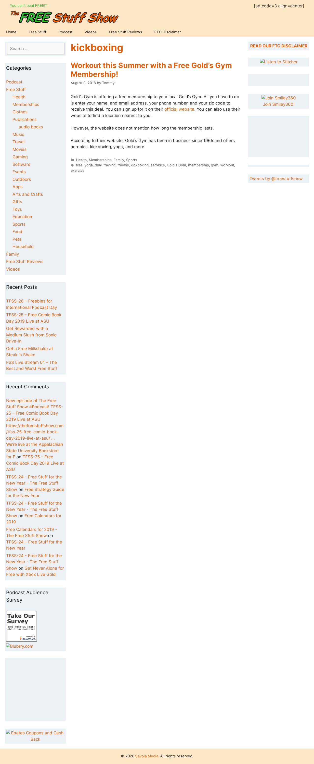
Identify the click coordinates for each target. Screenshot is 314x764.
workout (227, 165)
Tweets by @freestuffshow (276, 178)
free (79, 165)
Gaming (20, 156)
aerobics (158, 165)
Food (17, 231)
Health (81, 160)
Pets (17, 239)
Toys (17, 209)
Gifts (17, 201)
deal (98, 165)
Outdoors (22, 179)
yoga (88, 165)
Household (23, 246)
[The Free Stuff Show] (21, 640)
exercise (77, 170)
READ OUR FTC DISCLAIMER (278, 45)
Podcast (65, 32)
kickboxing (140, 165)
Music (18, 134)
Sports (131, 160)
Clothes (20, 111)
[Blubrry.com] (19, 646)
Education (22, 216)
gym (214, 165)
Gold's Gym (176, 165)
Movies (19, 149)
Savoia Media (146, 756)
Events (19, 171)
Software (21, 164)
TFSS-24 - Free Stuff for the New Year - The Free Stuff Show (34, 483)
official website (179, 109)
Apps (18, 186)
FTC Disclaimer (167, 32)
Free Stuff (37, 32)
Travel (19, 141)
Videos (91, 32)
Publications (25, 119)
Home (11, 32)
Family (119, 160)
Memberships (100, 160)
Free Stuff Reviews (125, 32)
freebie (123, 165)
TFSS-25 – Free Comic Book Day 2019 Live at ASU (35, 463)
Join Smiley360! (279, 104)
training (110, 165)
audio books (31, 126)
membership (198, 165)
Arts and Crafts (28, 194)
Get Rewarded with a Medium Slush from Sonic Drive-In (31, 334)
